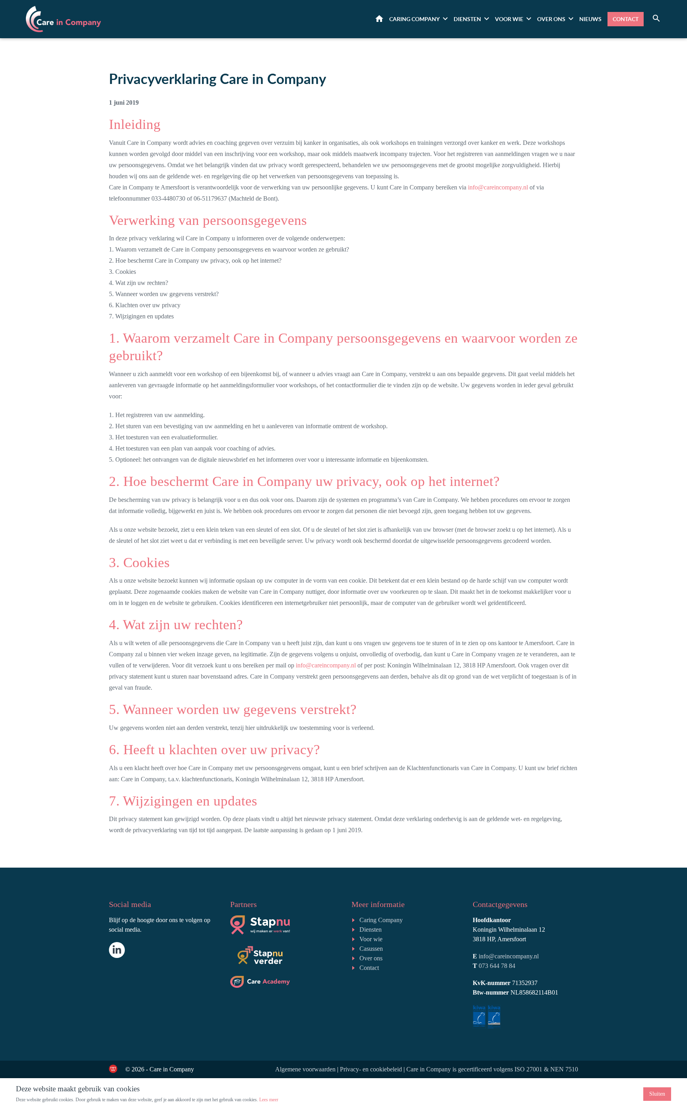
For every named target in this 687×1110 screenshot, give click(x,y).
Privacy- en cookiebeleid (371, 1069)
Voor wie (509, 19)
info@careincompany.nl (498, 187)
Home (379, 18)
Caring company (414, 19)
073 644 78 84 (497, 965)
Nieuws (590, 19)
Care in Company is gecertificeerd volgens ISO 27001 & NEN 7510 (492, 1069)
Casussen (371, 948)
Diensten (467, 19)
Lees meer (268, 1099)
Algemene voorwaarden (305, 1069)
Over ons (551, 19)
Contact (625, 19)
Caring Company (381, 920)
